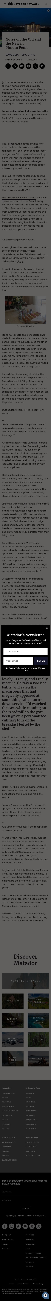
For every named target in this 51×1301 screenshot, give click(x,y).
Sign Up (41, 661)
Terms (32, 668)
